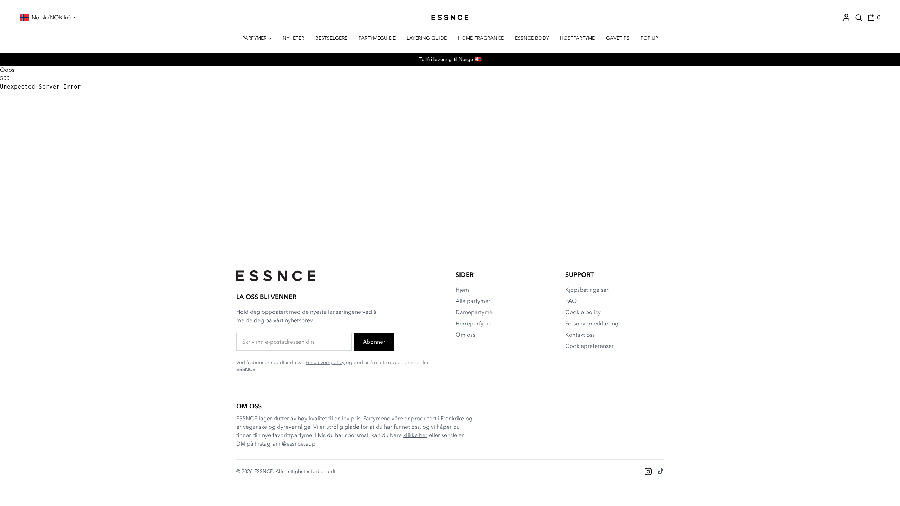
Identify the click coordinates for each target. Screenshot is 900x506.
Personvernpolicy (325, 362)
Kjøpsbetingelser (587, 290)
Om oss (465, 335)
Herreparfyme (473, 323)
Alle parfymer (473, 301)
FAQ (571, 301)
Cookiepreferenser (589, 346)
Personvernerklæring (591, 323)
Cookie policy (583, 312)
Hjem (462, 290)
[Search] (858, 17)
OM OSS (249, 406)
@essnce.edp (298, 444)
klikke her (415, 435)
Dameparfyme (474, 312)
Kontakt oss (580, 335)
